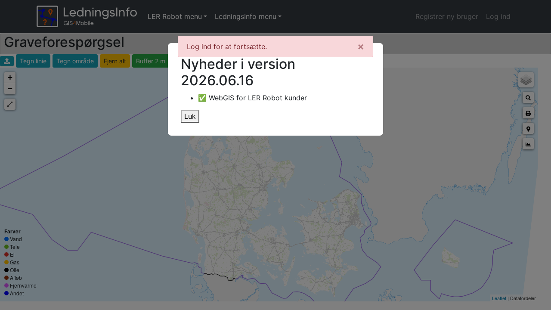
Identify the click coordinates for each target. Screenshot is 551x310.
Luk (190, 116)
